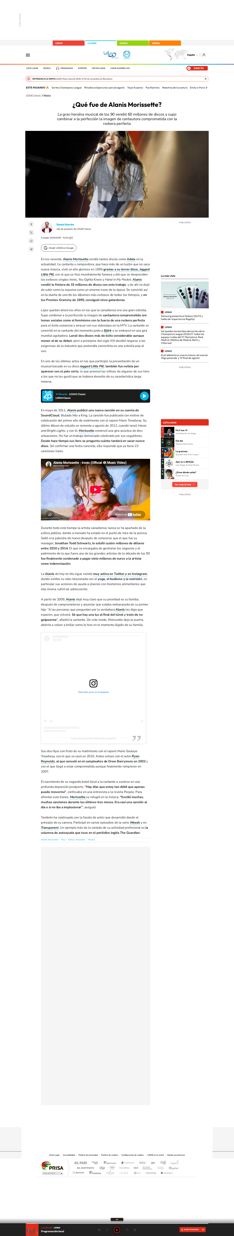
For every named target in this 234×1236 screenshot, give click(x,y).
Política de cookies (109, 1155)
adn (162, 1163)
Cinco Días (124, 1167)
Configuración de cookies (132, 1155)
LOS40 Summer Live (120, 68)
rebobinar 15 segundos (107, 1230)
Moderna (94, 1172)
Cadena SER (141, 1163)
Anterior (99, 1230)
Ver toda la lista (183, 484)
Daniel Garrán (65, 224)
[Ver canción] (169, 432)
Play (117, 1229)
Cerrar (205, 78)
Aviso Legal (54, 1155)
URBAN (156, 43)
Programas (66, 68)
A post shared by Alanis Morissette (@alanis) (93, 738)
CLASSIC (92, 43)
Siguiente (135, 1230)
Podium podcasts (110, 1172)
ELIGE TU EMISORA (191, 1230)
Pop (63, 839)
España (191, 54)
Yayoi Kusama (135, 87)
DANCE (124, 43)
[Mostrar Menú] (29, 55)
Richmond (78, 1172)
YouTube (110, 1120)
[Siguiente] (206, 87)
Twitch (129, 1120)
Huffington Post (84, 1167)
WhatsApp (31, 241)
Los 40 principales (96, 1163)
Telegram (31, 249)
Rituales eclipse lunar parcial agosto (104, 87)
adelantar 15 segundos (127, 1230)
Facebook (31, 224)
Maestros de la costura (174, 87)
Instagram (97, 1120)
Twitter (31, 232)
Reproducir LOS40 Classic (144, 396)
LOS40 (58, 43)
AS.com (151, 1163)
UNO (102, 1167)
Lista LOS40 (32, 68)
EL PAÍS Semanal (147, 1167)
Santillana (111, 1163)
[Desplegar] (117, 1219)
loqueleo (151, 1172)
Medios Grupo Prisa (52, 1173)
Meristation (166, 1172)
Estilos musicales (76, 839)
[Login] (204, 55)
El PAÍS (80, 1163)
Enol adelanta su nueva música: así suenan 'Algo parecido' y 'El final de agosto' (184, 356)
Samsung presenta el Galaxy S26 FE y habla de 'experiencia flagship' (182, 317)
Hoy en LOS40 (98, 68)
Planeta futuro (159, 1167)
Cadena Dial (136, 1167)
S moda (137, 1172)
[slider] (117, 1223)
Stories (136, 1120)
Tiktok (104, 1120)
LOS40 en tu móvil (155, 1155)
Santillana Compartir (128, 1163)
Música (47, 68)
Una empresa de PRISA (52, 1165)
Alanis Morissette (49, 839)
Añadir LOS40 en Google (61, 247)
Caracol (173, 1163)
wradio (112, 1167)
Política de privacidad (88, 1155)
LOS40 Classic (33, 95)
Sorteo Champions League (67, 87)
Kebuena (170, 1167)
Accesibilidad (69, 1155)
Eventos (82, 68)
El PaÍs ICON (123, 1172)
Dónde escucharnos (176, 1155)
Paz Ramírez (152, 87)
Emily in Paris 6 (198, 87)
